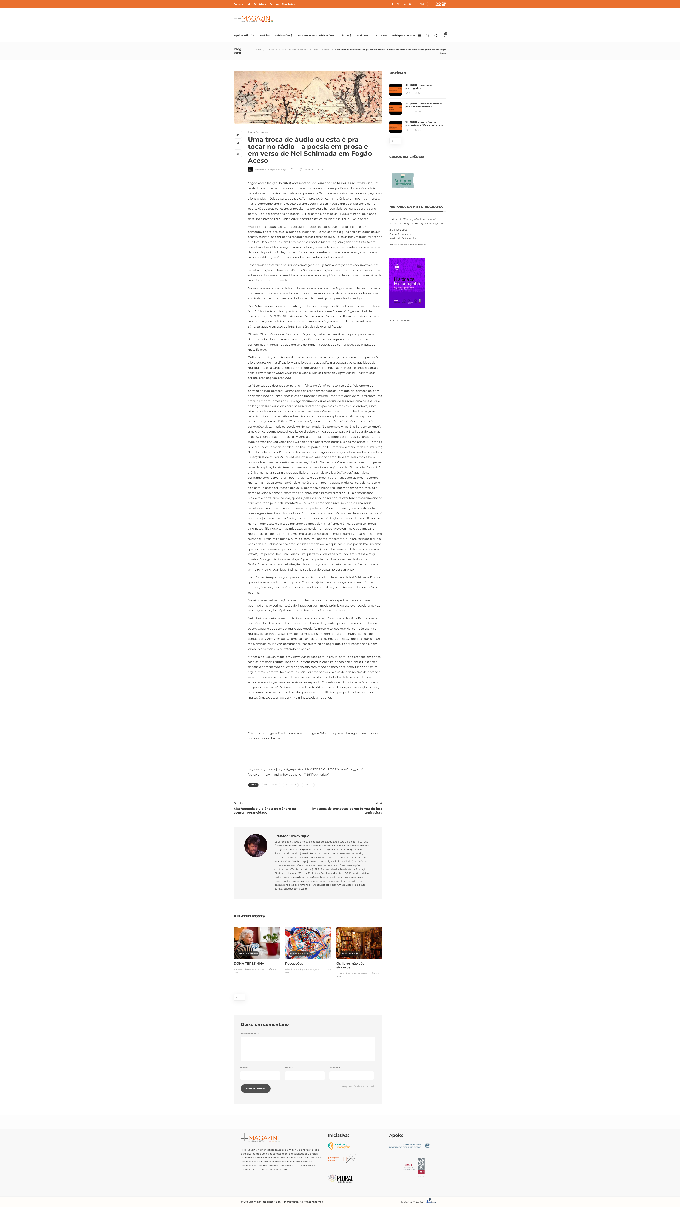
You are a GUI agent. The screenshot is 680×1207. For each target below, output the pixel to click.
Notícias (264, 35)
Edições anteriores (400, 320)
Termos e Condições (282, 4)
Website (334, 1067)
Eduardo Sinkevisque (265, 169)
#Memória (290, 785)
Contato (381, 35)
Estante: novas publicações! (316, 35)
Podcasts (363, 35)
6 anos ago (281, 169)
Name (244, 1067)
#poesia (308, 785)
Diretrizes (260, 4)
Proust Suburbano (321, 49)
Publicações (282, 35)
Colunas (344, 35)
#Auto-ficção (270, 785)
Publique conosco (403, 35)
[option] (256, 951)
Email (289, 1067)
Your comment (250, 1033)
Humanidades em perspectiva (293, 49)
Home (258, 49)
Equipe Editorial (244, 35)
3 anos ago (260, 969)
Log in (421, 4)
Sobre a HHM (242, 4)
